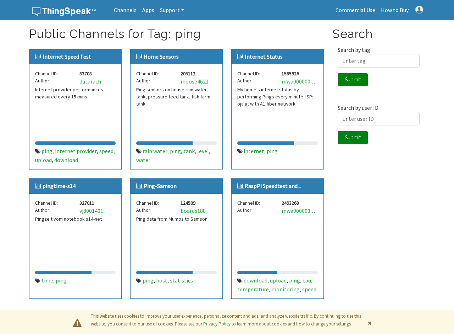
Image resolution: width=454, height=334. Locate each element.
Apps (148, 10)
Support (170, 10)
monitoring (285, 289)
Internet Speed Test (67, 56)
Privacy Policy (217, 324)
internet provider (76, 151)
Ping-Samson (160, 185)
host (161, 280)
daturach (90, 81)
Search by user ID (358, 107)
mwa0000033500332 (306, 210)
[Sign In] (419, 8)
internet (254, 151)
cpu (307, 280)
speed (106, 151)
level (203, 151)
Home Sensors (161, 56)
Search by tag (354, 49)
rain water (155, 151)
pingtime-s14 (59, 185)
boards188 (193, 210)
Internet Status (264, 56)
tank (189, 151)
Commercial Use (355, 10)
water (143, 159)
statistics (181, 280)
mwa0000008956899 (306, 81)
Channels (125, 10)
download (66, 159)
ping (46, 151)
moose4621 (195, 81)
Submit (353, 79)
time (47, 280)
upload (43, 159)
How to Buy (395, 10)
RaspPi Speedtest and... (273, 185)
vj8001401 (91, 210)
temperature (253, 289)
